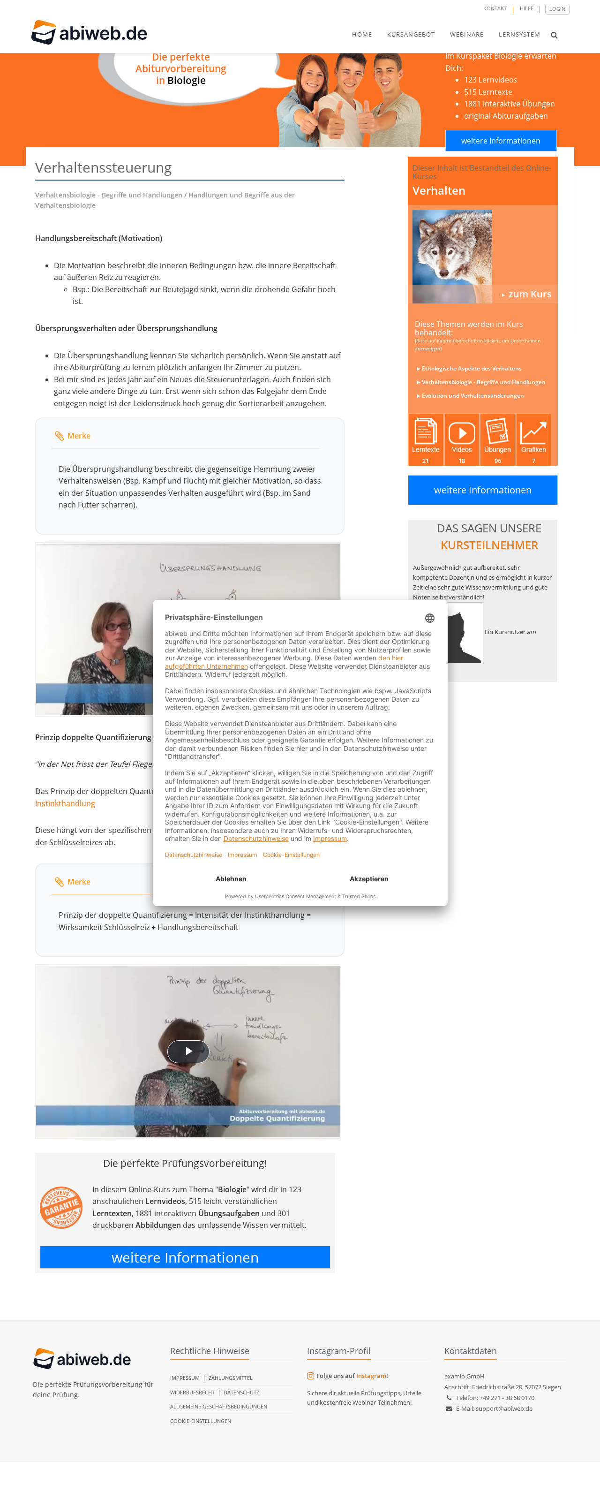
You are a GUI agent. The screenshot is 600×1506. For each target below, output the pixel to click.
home (362, 34)
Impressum (185, 1377)
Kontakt (495, 8)
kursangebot (411, 34)
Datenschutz (241, 1392)
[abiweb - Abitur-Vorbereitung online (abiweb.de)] (483, 256)
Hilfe (526, 8)
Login (557, 8)
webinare (467, 34)
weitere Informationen (500, 141)
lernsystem (519, 34)
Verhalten (438, 190)
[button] (554, 34)
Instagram (371, 1375)
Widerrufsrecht (192, 1392)
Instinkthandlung (65, 803)
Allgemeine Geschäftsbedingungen (218, 1406)
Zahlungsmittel (231, 1377)
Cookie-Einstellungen (200, 1420)
